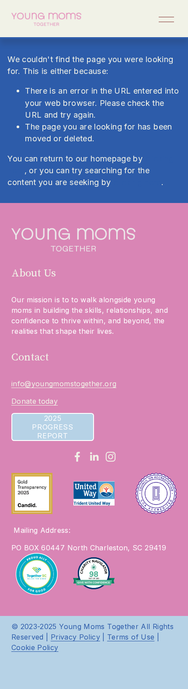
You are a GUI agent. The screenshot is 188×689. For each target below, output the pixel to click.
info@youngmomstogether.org (63, 383)
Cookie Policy (35, 647)
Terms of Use (130, 637)
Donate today (34, 401)
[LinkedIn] (94, 456)
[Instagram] (110, 456)
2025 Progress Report (52, 427)
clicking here (137, 182)
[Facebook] (77, 456)
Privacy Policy (75, 637)
